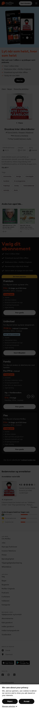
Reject (9, 701)
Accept (26, 701)
